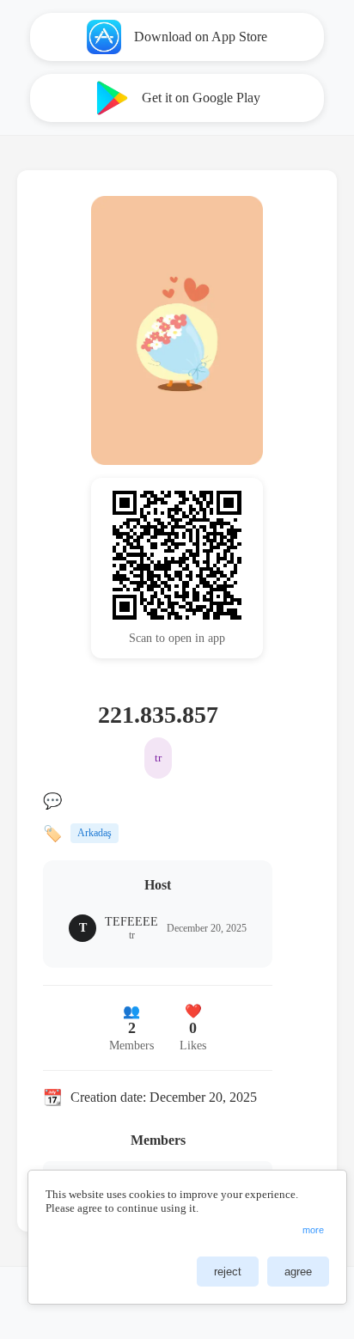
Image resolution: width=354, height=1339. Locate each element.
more (313, 1230)
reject (227, 1271)
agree (298, 1271)
